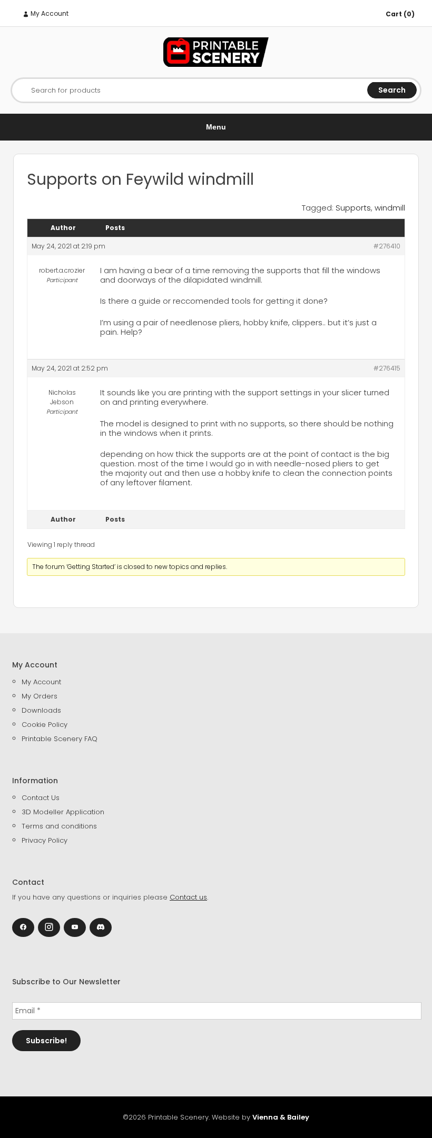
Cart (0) (400, 13)
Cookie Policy (44, 725)
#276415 (387, 368)
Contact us (188, 897)
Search (392, 90)
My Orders (39, 696)
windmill (390, 207)
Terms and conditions (59, 826)
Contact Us (41, 798)
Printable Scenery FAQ (59, 739)
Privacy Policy (44, 840)
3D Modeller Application (63, 812)
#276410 (387, 246)
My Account (48, 13)
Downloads (41, 710)
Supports (353, 207)
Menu (216, 127)
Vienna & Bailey (280, 1117)
